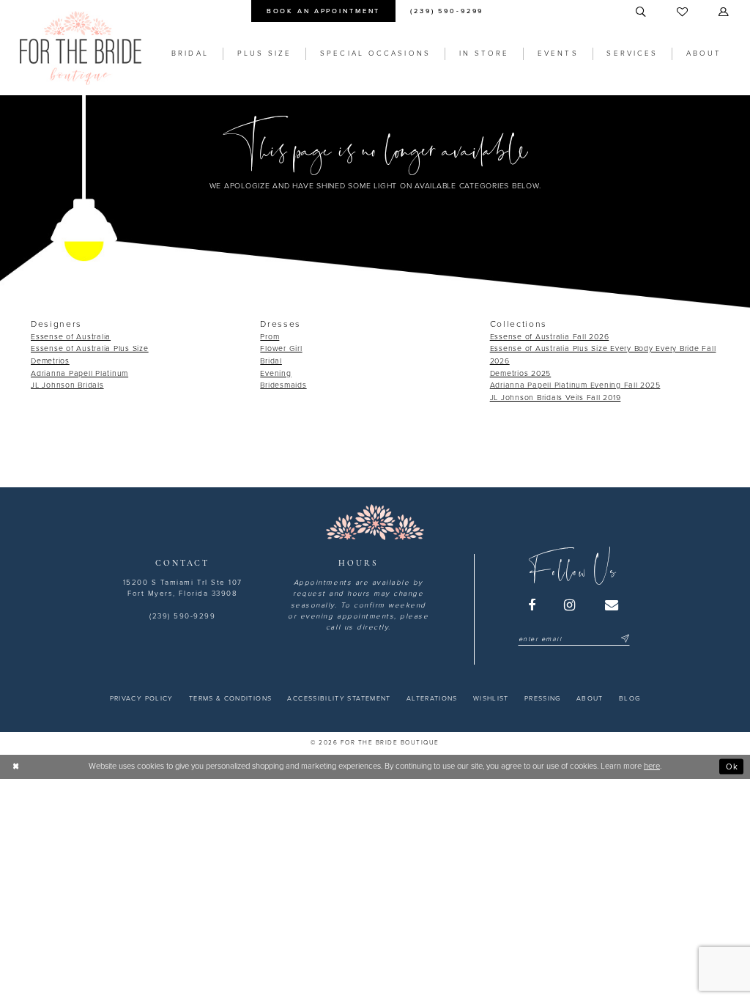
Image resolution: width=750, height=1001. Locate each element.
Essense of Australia (71, 336)
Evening (275, 373)
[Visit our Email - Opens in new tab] (612, 605)
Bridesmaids (283, 385)
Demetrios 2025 (521, 373)
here (652, 766)
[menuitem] (323, 11)
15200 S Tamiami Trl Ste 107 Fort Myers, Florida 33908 (182, 588)
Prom (269, 336)
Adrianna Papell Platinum (79, 373)
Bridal (271, 361)
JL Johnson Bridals (67, 385)
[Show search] (641, 12)
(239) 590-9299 (182, 616)
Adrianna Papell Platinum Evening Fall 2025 (575, 385)
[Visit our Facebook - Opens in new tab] (532, 605)
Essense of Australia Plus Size (90, 348)
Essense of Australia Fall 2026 (549, 336)
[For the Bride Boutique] (80, 48)
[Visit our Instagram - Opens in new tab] (570, 605)
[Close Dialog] (16, 766)
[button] (724, 12)
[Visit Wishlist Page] (683, 12)
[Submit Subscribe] (623, 639)
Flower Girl (281, 348)
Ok (732, 766)
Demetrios (50, 361)
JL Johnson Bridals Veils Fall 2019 (555, 397)
